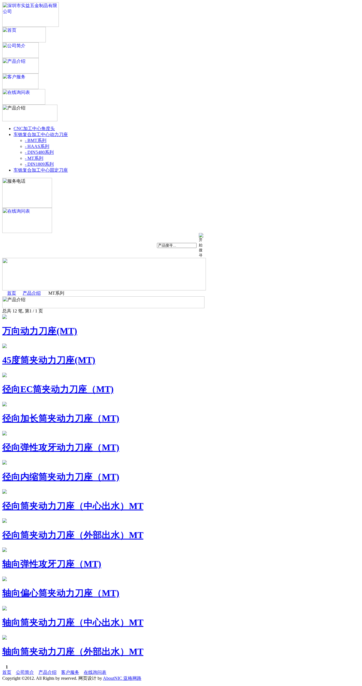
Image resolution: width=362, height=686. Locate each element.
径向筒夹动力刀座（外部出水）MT (72, 535)
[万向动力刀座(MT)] (4, 317)
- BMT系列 (35, 140)
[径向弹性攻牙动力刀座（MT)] (4, 434)
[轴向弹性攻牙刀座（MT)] (4, 550)
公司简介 (25, 672)
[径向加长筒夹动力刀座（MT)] (4, 404)
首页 (11, 293)
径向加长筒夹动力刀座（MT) (60, 418)
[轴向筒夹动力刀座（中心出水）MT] (4, 609)
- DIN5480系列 (39, 152)
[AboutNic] (30, 25)
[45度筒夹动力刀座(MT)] (4, 346)
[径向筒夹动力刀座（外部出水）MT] (4, 521)
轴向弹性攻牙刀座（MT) (51, 564)
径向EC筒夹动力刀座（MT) (58, 389)
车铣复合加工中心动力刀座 (41, 134)
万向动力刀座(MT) (39, 331)
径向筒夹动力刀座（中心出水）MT (72, 506)
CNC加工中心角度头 (34, 128)
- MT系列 (34, 158)
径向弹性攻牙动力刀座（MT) (60, 447)
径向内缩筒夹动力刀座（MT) (60, 477)
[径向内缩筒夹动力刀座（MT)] (4, 463)
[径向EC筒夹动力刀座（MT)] (4, 375)
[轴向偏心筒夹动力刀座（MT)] (4, 579)
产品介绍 (32, 293)
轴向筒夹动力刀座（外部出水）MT (72, 651)
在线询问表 (95, 672)
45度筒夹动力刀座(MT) (48, 360)
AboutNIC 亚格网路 (122, 678)
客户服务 (70, 672)
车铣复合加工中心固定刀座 (41, 170)
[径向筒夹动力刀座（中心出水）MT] (4, 492)
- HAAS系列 (37, 146)
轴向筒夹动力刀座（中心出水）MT (72, 622)
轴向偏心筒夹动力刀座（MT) (60, 593)
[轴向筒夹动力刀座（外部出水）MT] (4, 638)
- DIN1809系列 (39, 164)
